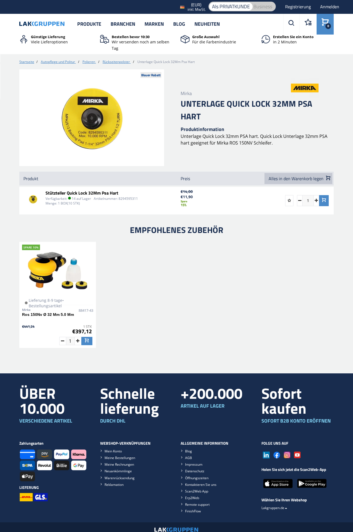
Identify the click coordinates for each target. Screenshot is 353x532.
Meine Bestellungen (120, 457)
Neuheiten (207, 24)
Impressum (193, 464)
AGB (188, 457)
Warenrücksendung (120, 478)
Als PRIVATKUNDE (231, 6)
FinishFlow (193, 511)
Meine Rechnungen (119, 464)
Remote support (197, 504)
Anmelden (329, 6)
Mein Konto (113, 451)
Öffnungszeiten (196, 478)
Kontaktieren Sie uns (200, 484)
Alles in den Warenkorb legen (297, 178)
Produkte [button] (89, 24)
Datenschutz (194, 471)
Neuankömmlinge (118, 471)
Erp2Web (192, 498)
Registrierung (298, 6)
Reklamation (114, 484)
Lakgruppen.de (272, 507)
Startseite (26, 61)
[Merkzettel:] (308, 24)
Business (262, 6)
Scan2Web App (196, 491)
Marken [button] (154, 24)
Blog (179, 24)
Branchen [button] (123, 24)
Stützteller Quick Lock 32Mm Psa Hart (82, 193)
